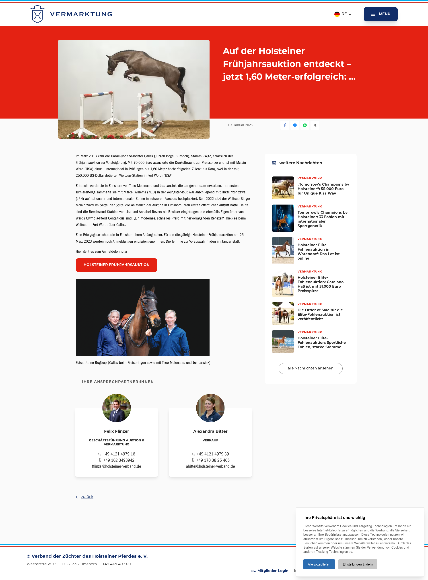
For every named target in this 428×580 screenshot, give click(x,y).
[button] (284, 125)
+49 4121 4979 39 (213, 454)
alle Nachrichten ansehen (310, 368)
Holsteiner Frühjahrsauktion (117, 265)
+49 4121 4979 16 (119, 454)
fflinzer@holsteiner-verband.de (116, 466)
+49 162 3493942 (118, 460)
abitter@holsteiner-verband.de (210, 466)
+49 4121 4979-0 (117, 564)
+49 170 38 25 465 (213, 460)
